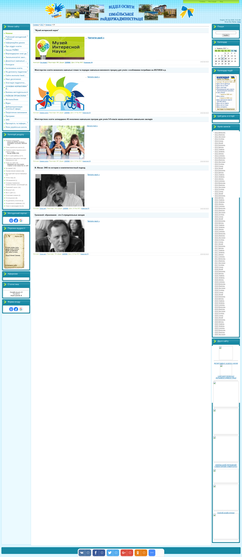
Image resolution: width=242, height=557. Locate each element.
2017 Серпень (220, 256)
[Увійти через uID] (11, 220)
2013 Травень (219, 149)
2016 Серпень (220, 231)
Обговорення (10, 180)
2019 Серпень (220, 305)
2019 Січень (219, 292)
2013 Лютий (219, 143)
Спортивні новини (12, 195)
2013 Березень (220, 145)
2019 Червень (219, 303)
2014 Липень (219, 179)
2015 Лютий (219, 193)
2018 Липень (219, 280)
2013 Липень (219, 153)
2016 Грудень (219, 240)
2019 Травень (219, 301)
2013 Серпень (220, 155)
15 (225, 58)
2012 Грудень (219, 139)
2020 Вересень (220, 330)
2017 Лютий (219, 244)
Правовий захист (12, 187)
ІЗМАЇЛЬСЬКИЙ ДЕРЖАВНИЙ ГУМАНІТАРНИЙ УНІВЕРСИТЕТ (225, 465)
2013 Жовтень (220, 160)
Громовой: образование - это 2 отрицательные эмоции (60, 215)
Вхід (221, 1)
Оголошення (10, 198)
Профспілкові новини (13, 171)
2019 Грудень (219, 313)
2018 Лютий (219, 269)
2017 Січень (219, 242)
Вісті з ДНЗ (9, 192)
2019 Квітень (219, 298)
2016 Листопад (220, 237)
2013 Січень (219, 141)
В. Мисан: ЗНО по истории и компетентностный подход (60, 168)
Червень (48, 25)
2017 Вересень (220, 259)
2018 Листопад (220, 288)
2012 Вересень (220, 132)
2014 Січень (219, 166)
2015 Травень (219, 200)
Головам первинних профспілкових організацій (15, 183)
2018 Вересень (220, 284)
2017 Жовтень (220, 261)
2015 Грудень (219, 214)
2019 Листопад (220, 311)
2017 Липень (219, 254)
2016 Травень (219, 225)
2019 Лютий (219, 294)
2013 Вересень (220, 158)
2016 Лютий (219, 219)
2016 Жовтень (220, 235)
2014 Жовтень (220, 185)
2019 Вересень (220, 307)
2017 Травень (219, 250)
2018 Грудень (219, 290)
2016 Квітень (219, 223)
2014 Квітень (219, 172)
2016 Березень (220, 221)
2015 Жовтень (220, 210)
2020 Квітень (219, 322)
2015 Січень (219, 191)
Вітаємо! (9, 190)
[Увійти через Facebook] (16, 220)
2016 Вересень (220, 233)
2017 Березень (220, 246)
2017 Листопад (220, 263)
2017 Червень (219, 252)
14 (222, 58)
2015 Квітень (219, 198)
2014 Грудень (219, 189)
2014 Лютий (219, 168)
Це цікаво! (9, 168)
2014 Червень (219, 176)
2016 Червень (219, 227)
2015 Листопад (220, 212)
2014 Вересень (220, 183)
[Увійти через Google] (21, 220)
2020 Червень (219, 326)
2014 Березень (220, 170)
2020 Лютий (219, 317)
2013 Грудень (219, 164)
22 (225, 61)
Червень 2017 (221, 48)
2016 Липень (219, 229)
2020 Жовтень (220, 332)
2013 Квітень (219, 147)
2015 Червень (219, 202)
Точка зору (9, 177)
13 (219, 58)
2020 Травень (219, 324)
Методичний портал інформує (16, 173)
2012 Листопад (220, 137)
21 (222, 61)
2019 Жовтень (220, 309)
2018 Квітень (219, 273)
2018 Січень (219, 267)
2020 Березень (220, 319)
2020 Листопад (220, 334)
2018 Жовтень (220, 286)
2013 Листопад (220, 162)
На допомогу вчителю (13, 200)
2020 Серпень (220, 328)
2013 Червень (219, 151)
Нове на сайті (10, 163)
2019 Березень (220, 296)
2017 (42, 25)
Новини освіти (11, 140)
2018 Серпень (220, 282)
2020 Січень (219, 315)
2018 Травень (219, 275)
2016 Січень (219, 216)
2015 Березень (220, 195)
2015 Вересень (220, 208)
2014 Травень (219, 174)
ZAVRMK (67, 62)
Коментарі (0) (88, 62)
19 (216, 61)
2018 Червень (219, 277)
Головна (202, 1)
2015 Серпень (220, 206)
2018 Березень (220, 271)
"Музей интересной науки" (47, 30)
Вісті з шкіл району (12, 156)
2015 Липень (219, 204)
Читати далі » (96, 37)
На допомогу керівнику (14, 203)
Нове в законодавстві (13, 206)
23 (229, 61)
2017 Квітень (219, 248)
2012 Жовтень (220, 134)
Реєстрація (212, 1)
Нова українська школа (14, 147)
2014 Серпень (220, 181)
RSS (239, 22)
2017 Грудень (219, 265)
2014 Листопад (220, 187)
